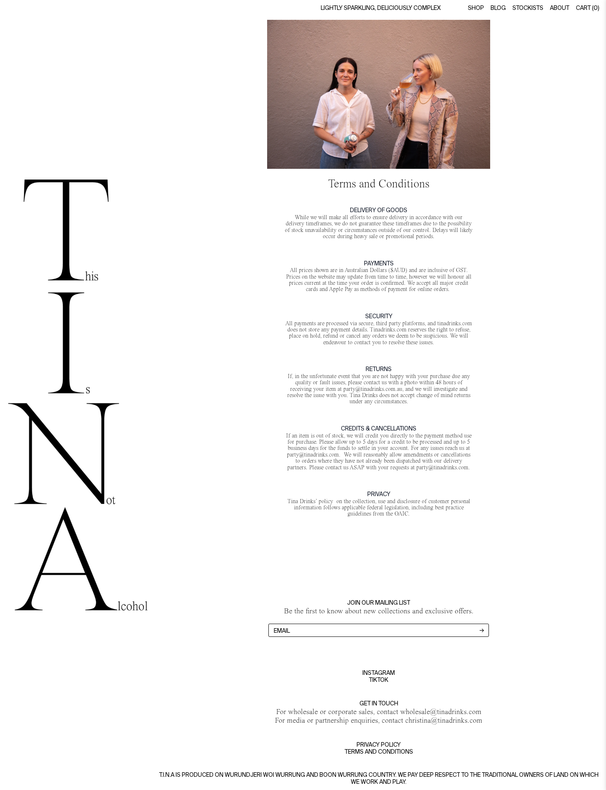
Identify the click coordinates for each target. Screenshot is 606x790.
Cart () (587, 8)
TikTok (378, 680)
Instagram (378, 673)
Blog (498, 8)
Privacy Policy (379, 745)
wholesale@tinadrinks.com (441, 711)
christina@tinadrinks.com (443, 720)
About (559, 8)
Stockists (527, 8)
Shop (476, 8)
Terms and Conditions (379, 752)
